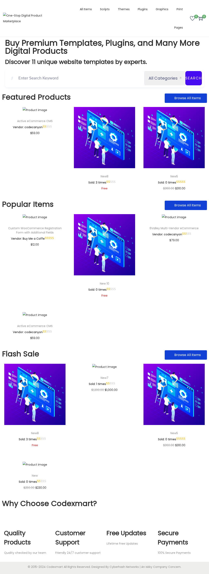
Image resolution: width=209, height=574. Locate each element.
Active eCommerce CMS (35, 121)
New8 (104, 176)
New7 (104, 378)
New (35, 476)
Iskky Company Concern (163, 567)
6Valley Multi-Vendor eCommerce (174, 228)
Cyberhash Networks (124, 567)
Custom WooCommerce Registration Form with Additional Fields (35, 230)
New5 (174, 176)
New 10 (104, 283)
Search (193, 78)
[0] (192, 18)
